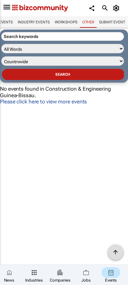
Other (88, 22)
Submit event (112, 22)
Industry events (34, 22)
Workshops (66, 22)
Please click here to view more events (43, 101)
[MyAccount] (117, 8)
